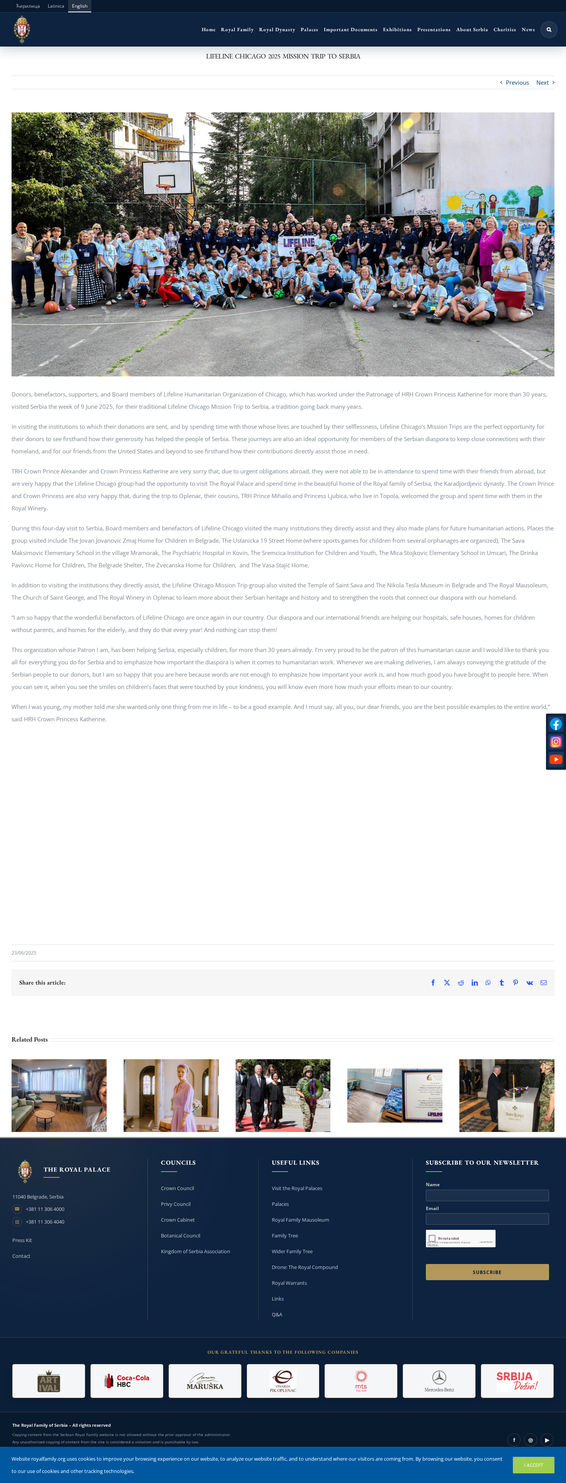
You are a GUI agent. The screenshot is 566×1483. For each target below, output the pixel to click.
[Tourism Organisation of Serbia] (517, 1381)
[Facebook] (556, 724)
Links (278, 1298)
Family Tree (285, 1235)
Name (433, 1185)
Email (432, 1208)
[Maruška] (205, 1381)
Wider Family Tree (292, 1251)
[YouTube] (556, 759)
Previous (517, 82)
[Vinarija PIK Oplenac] (283, 1381)
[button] (549, 29)
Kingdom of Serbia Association (195, 1251)
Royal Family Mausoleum (300, 1219)
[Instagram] (556, 741)
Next (542, 82)
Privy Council (176, 1203)
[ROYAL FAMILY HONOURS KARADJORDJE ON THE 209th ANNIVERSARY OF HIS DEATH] (506, 1095)
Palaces (280, 1203)
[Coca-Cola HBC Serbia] (126, 1381)
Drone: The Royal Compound (305, 1267)
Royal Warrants (289, 1282)
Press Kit (22, 1240)
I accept (533, 1465)
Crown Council (177, 1188)
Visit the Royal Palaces (297, 1188)
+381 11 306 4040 (45, 1221)
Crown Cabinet (178, 1219)
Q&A (277, 1314)
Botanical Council (180, 1235)
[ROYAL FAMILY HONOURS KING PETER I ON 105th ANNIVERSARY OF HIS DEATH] (283, 1095)
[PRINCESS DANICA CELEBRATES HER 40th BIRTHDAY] (171, 1095)
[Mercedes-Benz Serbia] (439, 1381)
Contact (21, 1255)
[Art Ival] (48, 1381)
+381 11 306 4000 (45, 1208)
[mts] (361, 1381)
